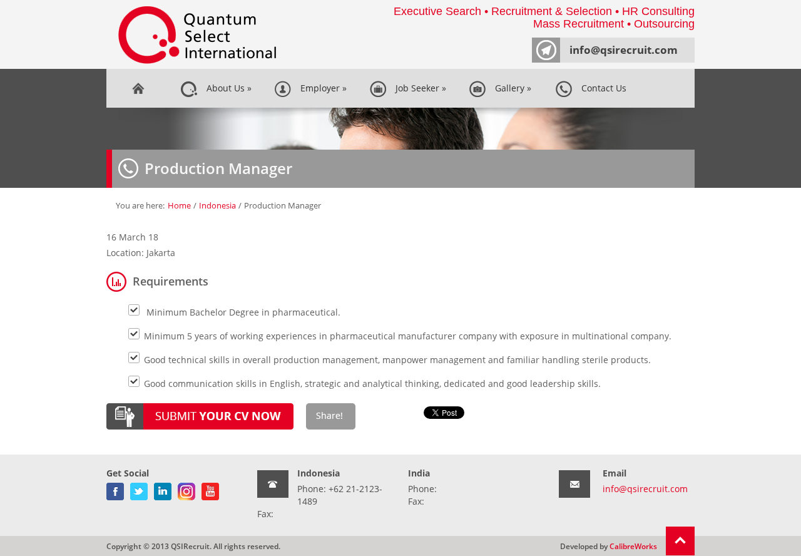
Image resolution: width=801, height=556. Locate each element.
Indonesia (217, 205)
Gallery (510, 88)
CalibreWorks (633, 546)
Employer (321, 88)
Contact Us (601, 88)
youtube (210, 489)
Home (137, 88)
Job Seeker (418, 88)
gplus (186, 489)
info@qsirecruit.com (623, 50)
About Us (227, 88)
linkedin (162, 489)
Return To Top (680, 541)
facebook (115, 489)
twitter (139, 489)
